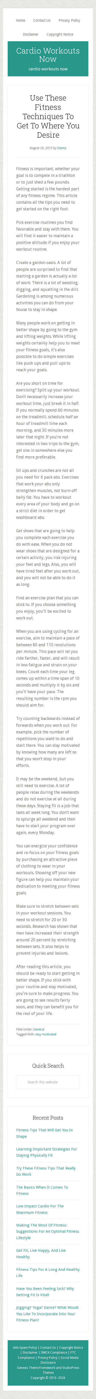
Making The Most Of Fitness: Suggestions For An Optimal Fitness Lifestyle (47, 1231)
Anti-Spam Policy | (26, 1347)
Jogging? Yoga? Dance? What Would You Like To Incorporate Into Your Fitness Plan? (47, 1313)
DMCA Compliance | (55, 1352)
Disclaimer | (32, 1352)
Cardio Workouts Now (48, 54)
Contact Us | (49, 1347)
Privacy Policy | (49, 1358)
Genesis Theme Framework (36, 1368)
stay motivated (45, 1034)
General (38, 1029)
